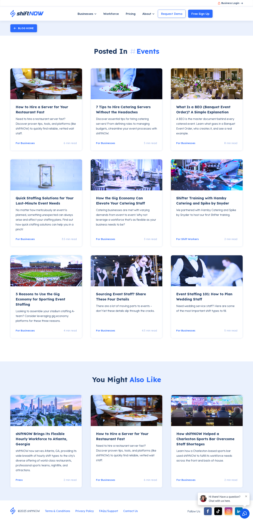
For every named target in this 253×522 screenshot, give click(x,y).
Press (19, 480)
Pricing (130, 14)
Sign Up (200, 14)
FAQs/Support (108, 511)
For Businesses (25, 143)
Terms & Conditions (57, 511)
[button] (87, 13)
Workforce (111, 14)
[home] (27, 13)
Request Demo (171, 14)
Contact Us (130, 511)
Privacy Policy (84, 511)
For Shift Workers (187, 239)
